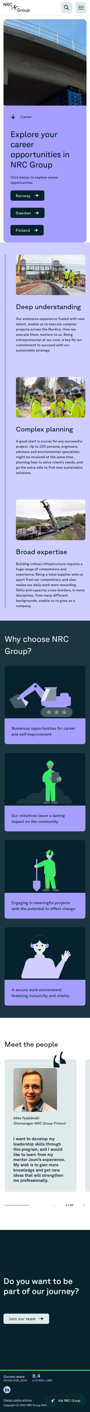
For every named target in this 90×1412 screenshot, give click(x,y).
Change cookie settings (17, 1400)
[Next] (84, 1205)
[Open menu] (81, 7)
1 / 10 (69, 1205)
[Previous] (54, 1205)
